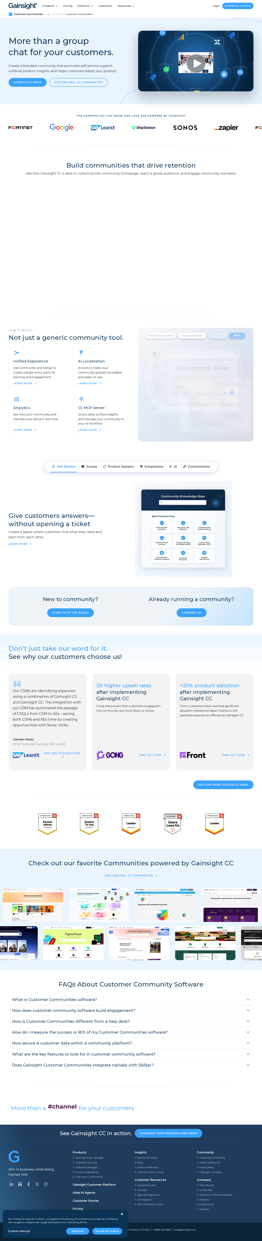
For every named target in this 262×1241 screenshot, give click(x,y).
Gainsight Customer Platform (94, 1184)
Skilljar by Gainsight (86, 1167)
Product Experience (87, 1172)
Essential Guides (146, 1185)
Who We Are (206, 1185)
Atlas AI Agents (84, 1192)
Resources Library (147, 1157)
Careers (204, 1209)
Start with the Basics (70, 612)
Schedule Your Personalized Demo (168, 1133)
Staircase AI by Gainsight (89, 1157)
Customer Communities (89, 1176)
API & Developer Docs (150, 1204)
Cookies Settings (19, 1230)
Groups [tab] (91, 466)
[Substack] (20, 1184)
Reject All (78, 1231)
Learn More (19, 544)
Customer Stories (86, 1200)
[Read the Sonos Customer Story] (185, 128)
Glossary (142, 1190)
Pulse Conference (209, 1162)
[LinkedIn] (11, 1184)
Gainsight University (210, 1172)
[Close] (122, 1214)
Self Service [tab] (66, 466)
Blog (140, 1162)
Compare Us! (192, 612)
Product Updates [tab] (121, 466)
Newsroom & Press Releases (215, 1194)
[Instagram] (45, 1184)
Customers (105, 5)
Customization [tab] (199, 466)
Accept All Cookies (107, 1231)
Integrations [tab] (154, 466)
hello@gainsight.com (185, 1229)
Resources (124, 5)
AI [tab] (175, 466)
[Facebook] (28, 1184)
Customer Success (86, 1162)
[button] (131, 999)
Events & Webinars (147, 1167)
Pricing (67, 5)
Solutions (83, 5)
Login (216, 5)
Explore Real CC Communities (78, 82)
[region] (65, 1224)
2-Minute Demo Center (150, 1172)
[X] (37, 1184)
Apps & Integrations (148, 1194)
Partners (204, 1199)
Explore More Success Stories (223, 784)
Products (48, 5)
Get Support (144, 1199)
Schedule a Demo (238, 5)
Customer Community (212, 1157)
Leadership (205, 1190)
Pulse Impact (206, 1204)
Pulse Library (206, 1167)
